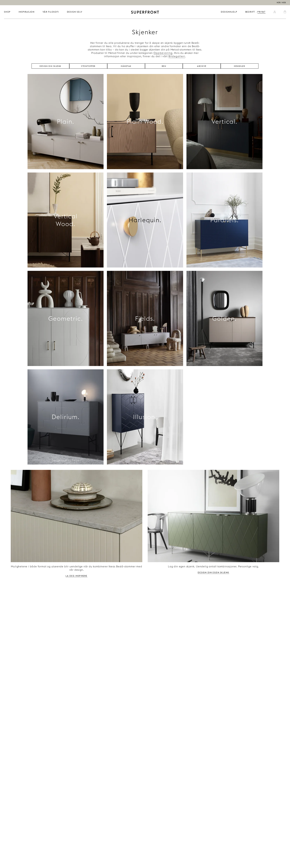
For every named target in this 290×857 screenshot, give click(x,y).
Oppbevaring (163, 53)
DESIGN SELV (74, 12)
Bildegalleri (176, 56)
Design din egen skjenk (213, 572)
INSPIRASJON (27, 12)
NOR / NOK (281, 3)
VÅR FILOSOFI (51, 12)
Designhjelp (229, 12)
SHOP (7, 12)
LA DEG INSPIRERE (76, 575)
